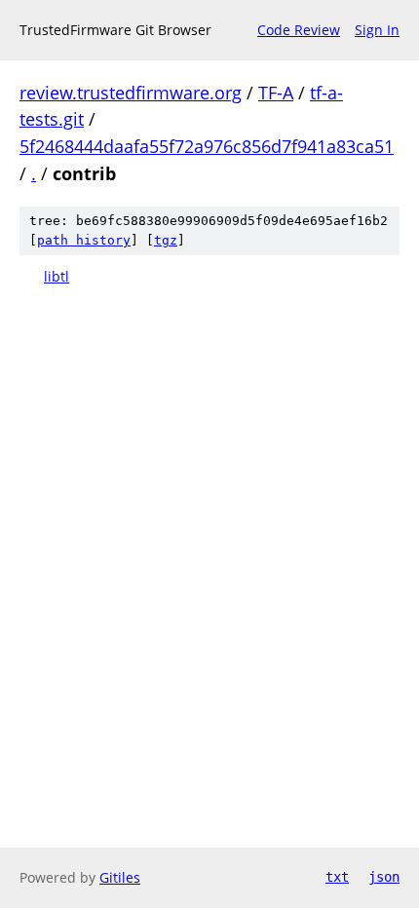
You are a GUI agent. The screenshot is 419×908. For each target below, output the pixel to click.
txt (337, 877)
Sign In (377, 29)
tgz (165, 240)
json (384, 877)
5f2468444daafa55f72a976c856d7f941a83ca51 (206, 146)
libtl (56, 276)
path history (84, 240)
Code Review (298, 29)
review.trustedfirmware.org (130, 92)
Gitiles (119, 877)
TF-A (275, 92)
